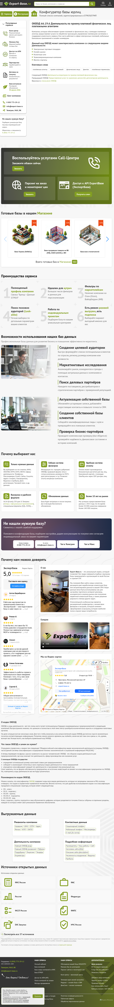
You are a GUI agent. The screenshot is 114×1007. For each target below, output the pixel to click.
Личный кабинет (40, 964)
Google (52, 996)
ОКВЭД (32, 781)
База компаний (40, 967)
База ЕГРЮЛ (39, 972)
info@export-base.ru (9, 971)
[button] (107, 239)
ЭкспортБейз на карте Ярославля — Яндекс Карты (19, 712)
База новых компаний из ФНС (45, 969)
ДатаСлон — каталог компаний (71, 985)
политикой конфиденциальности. (16, 998)
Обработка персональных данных (72, 1001)
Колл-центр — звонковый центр (72, 974)
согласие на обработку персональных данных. (16, 1001)
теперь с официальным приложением (18, 504)
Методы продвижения (42, 983)
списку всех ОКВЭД (48, 81)
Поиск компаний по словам (44, 980)
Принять (37, 996)
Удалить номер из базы (100, 980)
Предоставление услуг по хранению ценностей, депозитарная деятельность (78, 78)
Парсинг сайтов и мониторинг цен (73, 969)
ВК (15, 967)
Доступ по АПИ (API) (41, 977)
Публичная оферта (67, 998)
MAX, (11, 967)
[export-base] (17, 4)
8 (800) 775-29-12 (8, 133)
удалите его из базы (70, 941)
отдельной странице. (65, 945)
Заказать (18, 168)
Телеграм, (5, 967)
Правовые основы (98, 983)
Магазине (44, 213)
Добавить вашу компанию (101, 977)
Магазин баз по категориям (70, 967)
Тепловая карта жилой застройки (72, 980)
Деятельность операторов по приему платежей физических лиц (72, 75)
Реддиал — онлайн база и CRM (71, 982)
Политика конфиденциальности (72, 996)
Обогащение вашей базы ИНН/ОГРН (73, 964)
